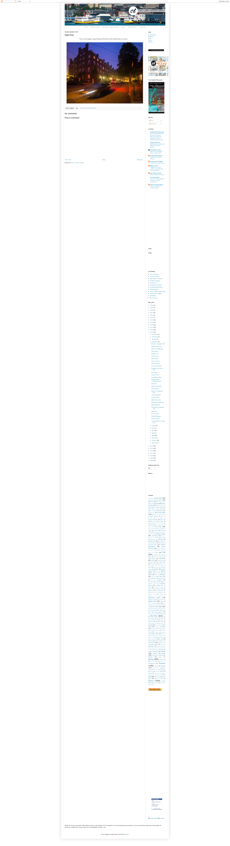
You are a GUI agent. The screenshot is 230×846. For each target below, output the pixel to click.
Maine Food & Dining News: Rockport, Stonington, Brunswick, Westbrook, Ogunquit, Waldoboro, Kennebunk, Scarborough (157, 136)
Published (150, 641)
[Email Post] (76, 108)
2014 (151, 446)
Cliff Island (156, 530)
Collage (150, 532)
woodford (163, 681)
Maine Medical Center (158, 589)
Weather (158, 675)
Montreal (160, 596)
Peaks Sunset (154, 351)
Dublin (163, 541)
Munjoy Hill (152, 601)
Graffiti (156, 569)
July (153, 428)
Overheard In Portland (156, 161)
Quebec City (162, 641)
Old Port (153, 615)
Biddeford (150, 512)
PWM (156, 641)
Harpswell (155, 573)
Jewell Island (162, 578)
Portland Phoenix (154, 289)
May (153, 433)
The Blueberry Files (155, 150)
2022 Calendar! (95, 27)
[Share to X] (70, 108)
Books (162, 516)
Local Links (143, 27)
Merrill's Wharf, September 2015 (156, 380)
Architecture (158, 498)
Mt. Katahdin (161, 599)
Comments (153, 123)
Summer (89, 108)
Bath (151, 503)
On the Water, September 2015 (157, 408)
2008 (151, 460)
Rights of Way (154, 166)
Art (161, 500)
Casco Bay (157, 527)
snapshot (155, 653)
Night (85, 108)
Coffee (162, 530)
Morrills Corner (152, 599)
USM (161, 671)
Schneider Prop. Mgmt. (156, 293)
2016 (151, 330)
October (154, 339)
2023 (151, 312)
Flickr (149, 38)
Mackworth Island (159, 587)
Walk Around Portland (156, 185)
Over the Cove (155, 375)
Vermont (150, 673)
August (154, 425)
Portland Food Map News (157, 132)
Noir (149, 608)
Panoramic (150, 621)
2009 (151, 458)
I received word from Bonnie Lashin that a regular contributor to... (157, 180)
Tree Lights (154, 372)
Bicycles (160, 510)
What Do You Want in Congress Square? (155, 186)
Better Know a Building (158, 507)
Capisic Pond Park (160, 525)
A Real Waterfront (156, 395)
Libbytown (150, 582)
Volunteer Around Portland (159, 673)
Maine (149, 589)
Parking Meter (160, 623)
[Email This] (66, 108)
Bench (149, 507)
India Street (159, 576)
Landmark (159, 580)
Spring (150, 659)
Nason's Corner (151, 603)
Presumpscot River (158, 637)
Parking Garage (151, 623)
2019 (151, 322)
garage (161, 565)
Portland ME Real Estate (156, 287)
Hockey (156, 574)
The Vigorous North (155, 173)
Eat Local (159, 548)
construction (155, 536)
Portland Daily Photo (156, 802)
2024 (151, 310)
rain (154, 642)
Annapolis (150, 498)
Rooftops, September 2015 (158, 344)
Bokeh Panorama (154, 516)
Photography (154, 805)
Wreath (162, 682)
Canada (150, 523)
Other (149, 619)
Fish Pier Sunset (155, 363)
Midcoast (150, 594)
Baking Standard (155, 405)
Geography (156, 567)
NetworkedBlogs (155, 799)
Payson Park (158, 625)
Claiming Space (155, 397)
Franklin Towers (154, 565)
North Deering (155, 608)
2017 (151, 327)
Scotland (150, 649)
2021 (151, 317)
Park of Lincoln (155, 418)
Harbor (163, 571)
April (153, 435)
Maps (156, 590)
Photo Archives (132, 27)
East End (153, 544)
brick (156, 519)
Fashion (155, 556)
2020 (151, 320)
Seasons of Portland (158, 649)
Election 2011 (159, 550)
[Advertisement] (153, 262)
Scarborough (161, 648)
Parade (157, 621)
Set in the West (155, 413)
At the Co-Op (154, 356)
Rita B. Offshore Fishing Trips (157, 291)
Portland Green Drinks (155, 285)
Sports (160, 657)
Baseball (163, 501)
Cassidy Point (151, 528)
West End (93, 108)
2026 (151, 305)
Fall (163, 552)
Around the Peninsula (153, 500)
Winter (151, 680)
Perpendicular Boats (156, 377)
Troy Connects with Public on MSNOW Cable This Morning (157, 145)
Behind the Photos (160, 505)
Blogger (127, 834)
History (150, 574)
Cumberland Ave (161, 537)
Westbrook (157, 677)
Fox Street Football (156, 366)
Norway (162, 608)
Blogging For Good (156, 514)
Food (153, 560)
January (154, 443)
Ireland (149, 578)
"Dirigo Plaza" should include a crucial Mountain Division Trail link (156, 168)
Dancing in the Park (156, 386)
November (154, 337)
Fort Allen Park (160, 562)
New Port (157, 605)
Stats (151, 661)
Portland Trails (154, 634)
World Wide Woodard (156, 156)
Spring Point (162, 659)
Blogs (164, 514)
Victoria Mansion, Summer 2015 (158, 421)
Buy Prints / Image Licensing (110, 27)
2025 (151, 308)
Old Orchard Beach (160, 614)
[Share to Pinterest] (73, 108)
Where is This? (159, 678)
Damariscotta (153, 539)
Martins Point (162, 590)
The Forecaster (153, 298)
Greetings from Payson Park (157, 369)
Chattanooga (158, 528)
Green (157, 571)
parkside (150, 625)
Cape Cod (157, 523)
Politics (150, 632)
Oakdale (157, 610)
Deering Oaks (151, 541)
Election (152, 550)
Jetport (155, 578)
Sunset (163, 666)
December (154, 334)
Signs (156, 651)
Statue (156, 661)
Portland (153, 804)
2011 (151, 453)
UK (156, 671)
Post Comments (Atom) (78, 162)
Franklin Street (162, 564)
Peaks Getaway (155, 388)
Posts (151, 120)
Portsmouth (160, 635)
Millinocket (150, 596)
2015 (151, 332)
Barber (158, 501)
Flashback (162, 558)
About (123, 27)
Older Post (139, 160)
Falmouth (156, 555)
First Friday (151, 558)
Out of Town (155, 620)
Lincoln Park (158, 582)
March (153, 438)
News (153, 606)
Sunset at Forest (155, 361)
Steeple (161, 661)
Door (159, 541)
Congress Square (160, 534)
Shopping (150, 651)
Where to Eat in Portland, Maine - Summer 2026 (156, 152)
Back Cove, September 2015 (157, 391)
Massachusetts (160, 592)
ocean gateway (158, 612)
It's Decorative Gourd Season (157, 163)
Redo (162, 644)
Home (86, 27)
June (153, 430)
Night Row (154, 411)
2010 (151, 456)
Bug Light (163, 519)
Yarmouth (150, 684)
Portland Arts (153, 283)
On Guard (153, 383)
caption (149, 526)
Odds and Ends (151, 614)
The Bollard (153, 295)
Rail (150, 642)
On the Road (160, 618)
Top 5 (154, 669)
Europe (149, 552)
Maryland (152, 592)
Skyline (163, 651)
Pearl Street (157, 626)
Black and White (160, 512)
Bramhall (150, 519)
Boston (161, 518)
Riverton (159, 646)
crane (154, 537)
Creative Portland (154, 276)
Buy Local (153, 521)
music (162, 601)
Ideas (152, 576)
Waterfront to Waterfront (157, 402)
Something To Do (156, 655)
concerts (151, 534)
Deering (160, 539)
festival (161, 556)
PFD (157, 628)
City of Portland (154, 274)
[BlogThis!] (68, 108)
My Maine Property (155, 281)
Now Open (150, 610)
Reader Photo (153, 644)
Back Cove (151, 502)
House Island (154, 358)
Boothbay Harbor (152, 518)
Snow (163, 653)
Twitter (150, 40)
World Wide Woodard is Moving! (156, 157)
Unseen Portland (154, 177)
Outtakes (162, 619)
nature (158, 603)
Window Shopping (156, 416)
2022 (151, 315)
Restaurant (151, 646)
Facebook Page (152, 35)
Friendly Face (154, 354)
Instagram (150, 36)
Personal (152, 628)
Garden (150, 567)
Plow (163, 630)
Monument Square (154, 598)
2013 (151, 448)
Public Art (159, 639)
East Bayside (153, 543)
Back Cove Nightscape (157, 349)
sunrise (156, 666)
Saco (155, 648)
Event (156, 552)
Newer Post (68, 160)
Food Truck (160, 560)
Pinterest (150, 42)
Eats (164, 548)
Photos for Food (156, 630)
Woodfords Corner (154, 683)
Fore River (151, 562)
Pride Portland (151, 639)
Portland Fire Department (159, 632)
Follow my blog (157, 808)
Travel (151, 671)
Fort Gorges (154, 564)
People (163, 627)
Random (160, 642)
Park (162, 621)
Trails (159, 669)
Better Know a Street (154, 509)
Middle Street (159, 594)
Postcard (150, 637)
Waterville (152, 675)
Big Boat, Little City (156, 346)
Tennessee (155, 668)
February (154, 440)
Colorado (156, 532)
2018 (151, 325)
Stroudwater (151, 663)
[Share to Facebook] (71, 108)
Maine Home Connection (156, 278)
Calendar (161, 521)
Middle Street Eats (156, 400)
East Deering (162, 543)
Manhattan (150, 590)
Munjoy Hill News (155, 142)
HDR (162, 573)
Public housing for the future (157, 174)
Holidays (162, 574)
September (154, 342)
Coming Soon (162, 532)
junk (152, 580)
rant (164, 642)
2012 (151, 451)
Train (164, 669)
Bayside (156, 503)
